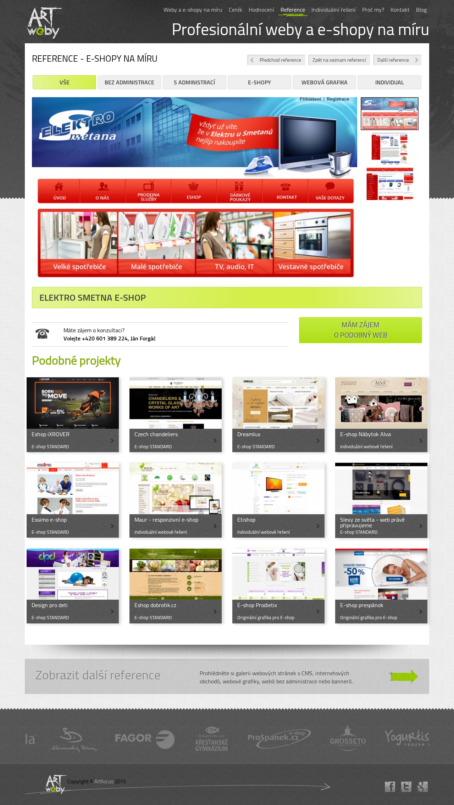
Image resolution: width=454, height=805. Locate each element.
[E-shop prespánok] (381, 586)
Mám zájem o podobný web (360, 329)
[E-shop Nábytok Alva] (381, 414)
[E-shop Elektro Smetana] (389, 114)
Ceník (235, 9)
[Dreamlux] (278, 414)
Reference (293, 9)
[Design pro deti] (73, 586)
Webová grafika (324, 82)
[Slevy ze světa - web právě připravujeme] (381, 500)
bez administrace (129, 82)
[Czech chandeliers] (175, 414)
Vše (65, 82)
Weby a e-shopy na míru (193, 9)
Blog (421, 9)
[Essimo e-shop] (73, 500)
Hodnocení (261, 9)
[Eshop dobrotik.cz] (175, 586)
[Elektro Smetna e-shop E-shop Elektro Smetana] (194, 190)
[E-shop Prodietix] (278, 586)
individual (389, 82)
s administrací (194, 82)
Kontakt (400, 9)
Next (368, 193)
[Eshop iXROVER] (73, 414)
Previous (21, 193)
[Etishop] (278, 500)
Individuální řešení (333, 9)
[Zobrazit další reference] (227, 676)
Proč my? (373, 9)
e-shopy (259, 82)
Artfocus (104, 781)
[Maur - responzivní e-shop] (175, 500)
